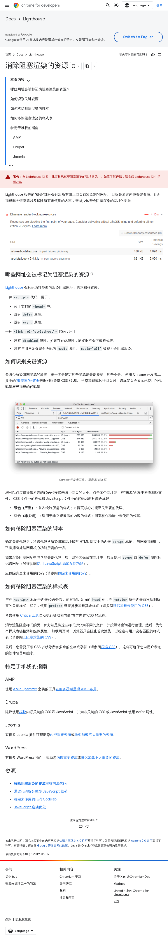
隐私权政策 (23, 919)
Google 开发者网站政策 (52, 845)
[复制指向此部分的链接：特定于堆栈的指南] (51, 666)
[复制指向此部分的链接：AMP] (19, 679)
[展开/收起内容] (28, 80)
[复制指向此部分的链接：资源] (20, 771)
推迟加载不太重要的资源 (94, 735)
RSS (116, 901)
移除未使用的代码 (72, 573)
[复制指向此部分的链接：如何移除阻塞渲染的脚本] (67, 529)
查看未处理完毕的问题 (20, 884)
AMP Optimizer (25, 689)
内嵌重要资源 (60, 735)
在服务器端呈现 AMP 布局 (76, 689)
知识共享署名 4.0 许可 (73, 841)
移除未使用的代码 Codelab (35, 799)
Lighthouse (34, 19)
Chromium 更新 (70, 877)
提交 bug (11, 877)
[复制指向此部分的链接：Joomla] (24, 725)
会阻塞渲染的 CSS (37, 637)
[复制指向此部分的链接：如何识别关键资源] (51, 361)
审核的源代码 (40, 783)
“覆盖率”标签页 (27, 381)
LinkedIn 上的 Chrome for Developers (131, 892)
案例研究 (66, 884)
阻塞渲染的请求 (80, 177)
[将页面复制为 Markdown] (87, 66)
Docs (10, 19)
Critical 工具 (29, 615)
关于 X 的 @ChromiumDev (132, 877)
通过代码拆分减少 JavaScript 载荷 (41, 791)
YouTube (119, 884)
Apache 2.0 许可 (141, 841)
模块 (22, 712)
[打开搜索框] (107, 5)
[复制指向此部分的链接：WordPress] (32, 748)
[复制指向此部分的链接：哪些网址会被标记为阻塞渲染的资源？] (98, 275)
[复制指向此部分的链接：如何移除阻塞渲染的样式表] (72, 587)
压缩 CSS (108, 647)
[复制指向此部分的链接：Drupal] (23, 702)
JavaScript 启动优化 (30, 807)
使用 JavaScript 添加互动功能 (60, 563)
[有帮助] (153, 54)
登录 (159, 5)
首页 (8, 54)
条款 (8, 919)
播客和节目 (67, 898)
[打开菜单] (7, 5)
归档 (63, 891)
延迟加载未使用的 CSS (131, 606)
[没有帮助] (159, 54)
